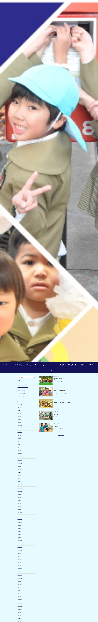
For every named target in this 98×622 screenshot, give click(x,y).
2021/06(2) (20, 534)
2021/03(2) (20, 544)
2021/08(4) (20, 528)
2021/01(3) (20, 547)
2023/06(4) (20, 460)
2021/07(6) (20, 531)
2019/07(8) (20, 603)
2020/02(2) (20, 581)
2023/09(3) (20, 451)
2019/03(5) (20, 615)
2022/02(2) (20, 510)
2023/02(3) (20, 472)
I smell (55, 426)
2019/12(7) (20, 587)
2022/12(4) (20, 479)
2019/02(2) (20, 618)
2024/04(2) (20, 429)
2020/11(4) (20, 553)
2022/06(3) (20, 497)
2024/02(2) (20, 435)
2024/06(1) (20, 423)
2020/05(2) (20, 572)
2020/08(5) (20, 562)
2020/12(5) (20, 550)
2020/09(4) (20, 559)
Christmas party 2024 (23, 384)
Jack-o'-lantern (59, 390)
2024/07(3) (20, 419)
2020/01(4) (20, 584)
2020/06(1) (20, 569)
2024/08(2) (20, 416)
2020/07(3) (20, 565)
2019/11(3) (20, 590)
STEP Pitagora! (21, 393)
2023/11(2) (20, 444)
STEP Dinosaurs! (22, 396)
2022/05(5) (20, 500)
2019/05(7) (20, 609)
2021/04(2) (20, 541)
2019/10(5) (20, 593)
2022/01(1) (20, 513)
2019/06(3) (20, 606)
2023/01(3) (20, 475)
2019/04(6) (20, 612)
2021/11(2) (20, 519)
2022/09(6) (20, 488)
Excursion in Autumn (23, 387)
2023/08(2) (20, 454)
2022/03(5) (20, 507)
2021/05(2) (20, 538)
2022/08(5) (20, 491)
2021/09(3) (20, 525)
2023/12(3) (20, 441)
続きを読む (60, 381)
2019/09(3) (20, 597)
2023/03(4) (20, 469)
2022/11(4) (20, 482)
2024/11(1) (20, 407)
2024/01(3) (20, 438)
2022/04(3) (20, 503)
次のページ (61, 435)
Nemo (55, 414)
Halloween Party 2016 (61, 402)
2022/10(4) (20, 485)
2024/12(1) (20, 404)
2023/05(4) (20, 463)
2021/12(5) (20, 516)
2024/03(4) (20, 432)
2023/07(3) (20, 457)
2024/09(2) (20, 413)
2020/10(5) (20, 556)
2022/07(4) (20, 494)
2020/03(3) (20, 578)
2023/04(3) (20, 466)
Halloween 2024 (21, 390)
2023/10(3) (20, 447)
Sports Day (57, 379)
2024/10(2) (20, 410)
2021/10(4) (20, 522)
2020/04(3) (20, 575)
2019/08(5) (20, 600)
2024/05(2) (20, 426)
